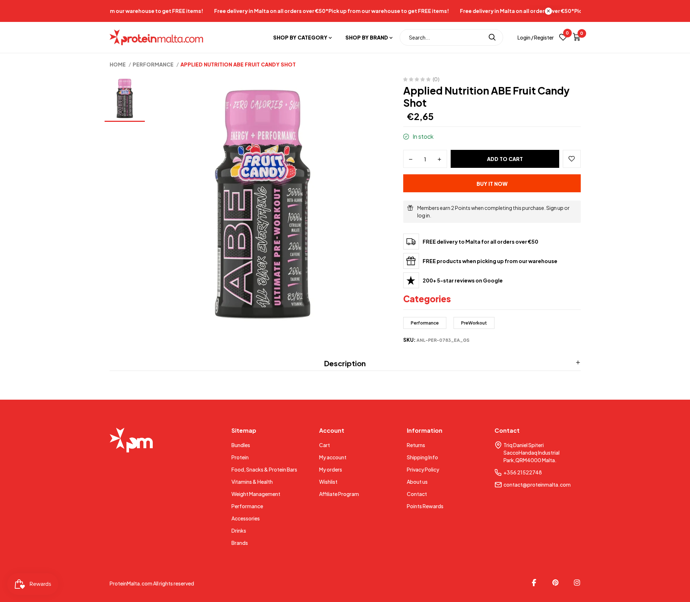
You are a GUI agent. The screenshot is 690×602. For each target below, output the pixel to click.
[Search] (492, 37)
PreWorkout (474, 323)
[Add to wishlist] (572, 159)
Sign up (555, 208)
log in (423, 215)
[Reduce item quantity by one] (411, 159)
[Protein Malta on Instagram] (577, 583)
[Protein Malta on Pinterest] (556, 583)
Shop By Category (300, 37)
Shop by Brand (366, 37)
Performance (425, 323)
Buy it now (492, 183)
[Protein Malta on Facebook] (534, 583)
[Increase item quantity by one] (439, 159)
